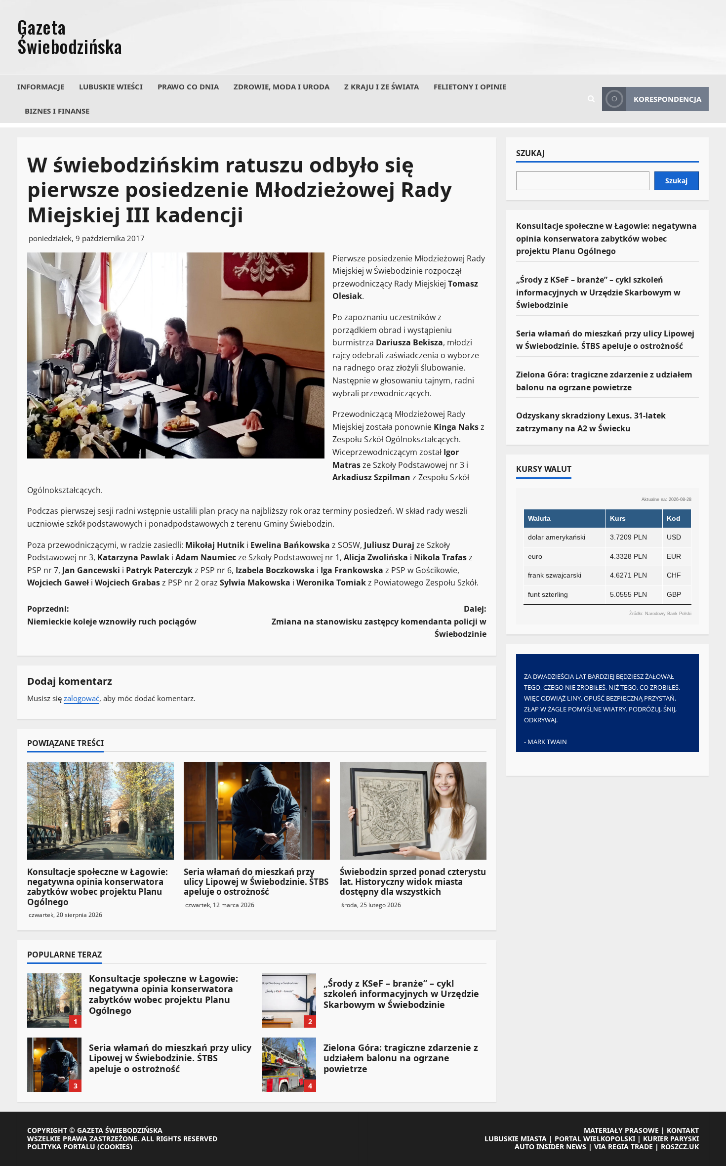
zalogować (81, 698)
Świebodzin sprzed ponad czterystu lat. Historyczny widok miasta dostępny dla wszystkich (413, 882)
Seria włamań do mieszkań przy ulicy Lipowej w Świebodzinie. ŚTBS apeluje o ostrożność (256, 882)
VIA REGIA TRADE (623, 1146)
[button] (591, 98)
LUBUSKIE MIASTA (515, 1138)
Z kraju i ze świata (381, 86)
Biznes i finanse (57, 111)
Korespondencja (667, 99)
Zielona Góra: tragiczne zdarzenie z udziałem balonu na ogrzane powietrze (289, 1065)
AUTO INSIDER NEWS (550, 1146)
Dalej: (379, 621)
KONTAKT (683, 1130)
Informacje (40, 86)
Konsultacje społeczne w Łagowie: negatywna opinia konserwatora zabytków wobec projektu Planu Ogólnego (97, 887)
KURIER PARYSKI (671, 1138)
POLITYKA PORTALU (61, 1146)
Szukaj (530, 154)
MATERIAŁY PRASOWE (621, 1130)
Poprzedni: (112, 615)
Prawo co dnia (188, 86)
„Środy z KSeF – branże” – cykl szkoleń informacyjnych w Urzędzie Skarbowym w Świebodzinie (289, 1000)
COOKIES (115, 1146)
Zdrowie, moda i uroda (281, 86)
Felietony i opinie (470, 86)
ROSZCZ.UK (680, 1146)
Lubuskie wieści (111, 86)
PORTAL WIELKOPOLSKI (595, 1138)
